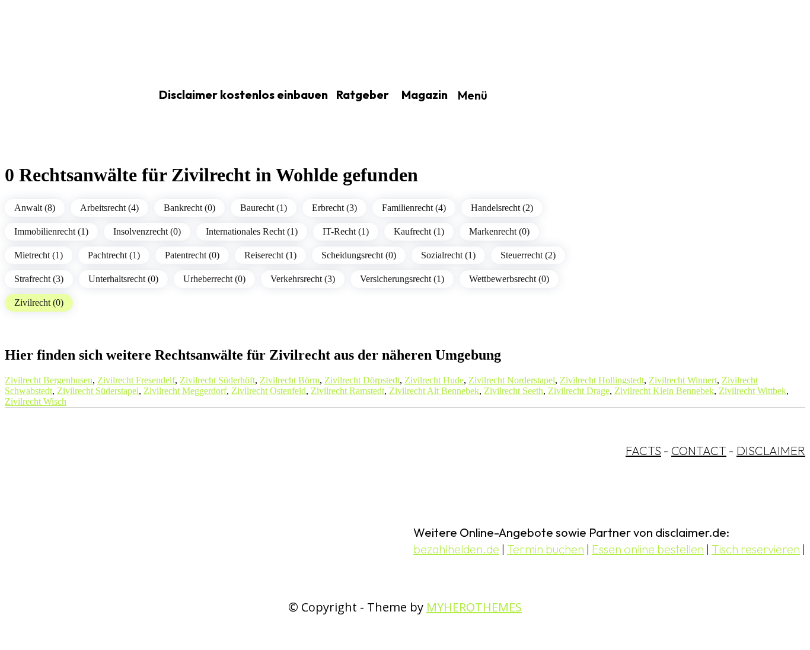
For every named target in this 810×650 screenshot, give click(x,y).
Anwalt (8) (34, 208)
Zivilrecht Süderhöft (217, 380)
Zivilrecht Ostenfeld (268, 391)
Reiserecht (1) (270, 255)
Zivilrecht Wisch (35, 401)
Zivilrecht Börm (290, 380)
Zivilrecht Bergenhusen (49, 380)
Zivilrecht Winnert (683, 380)
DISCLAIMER (770, 450)
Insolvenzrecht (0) (147, 231)
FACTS (643, 450)
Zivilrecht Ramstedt (347, 391)
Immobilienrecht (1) (51, 231)
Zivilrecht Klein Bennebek (664, 391)
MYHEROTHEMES (474, 607)
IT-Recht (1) (346, 231)
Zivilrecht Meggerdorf (185, 391)
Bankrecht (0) (189, 208)
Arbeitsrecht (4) (109, 208)
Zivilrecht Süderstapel (98, 391)
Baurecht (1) (263, 208)
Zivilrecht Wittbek (752, 391)
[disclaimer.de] (64, 95)
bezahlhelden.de (456, 549)
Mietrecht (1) (38, 255)
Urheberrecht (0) (214, 279)
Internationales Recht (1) (252, 231)
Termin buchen (545, 549)
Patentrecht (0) (192, 255)
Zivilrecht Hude (434, 380)
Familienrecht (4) (414, 208)
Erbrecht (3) (334, 208)
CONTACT (698, 450)
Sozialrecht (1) (448, 255)
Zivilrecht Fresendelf (136, 380)
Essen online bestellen (648, 549)
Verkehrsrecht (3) (302, 279)
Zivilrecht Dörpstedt (362, 380)
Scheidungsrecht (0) (358, 255)
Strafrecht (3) (38, 279)
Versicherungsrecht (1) (402, 279)
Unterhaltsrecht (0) (123, 279)
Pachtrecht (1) (114, 255)
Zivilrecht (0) (38, 302)
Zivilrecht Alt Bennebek (434, 391)
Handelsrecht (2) (502, 208)
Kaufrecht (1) (419, 231)
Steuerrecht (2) (528, 255)
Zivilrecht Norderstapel (511, 380)
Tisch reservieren (756, 549)
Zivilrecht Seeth (513, 391)
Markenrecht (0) (499, 231)
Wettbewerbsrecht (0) (509, 279)
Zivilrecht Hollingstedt (602, 380)
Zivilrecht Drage (579, 391)
